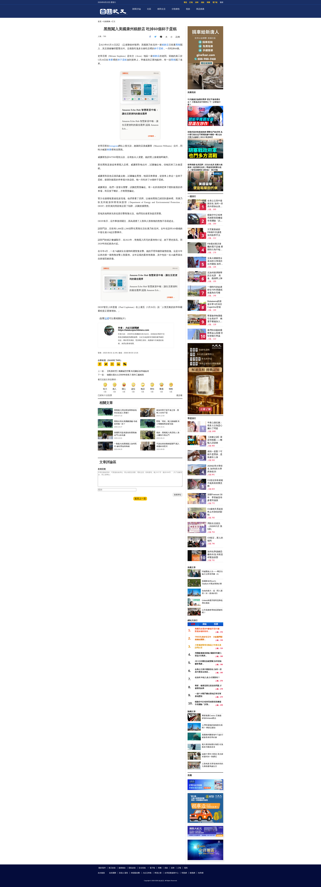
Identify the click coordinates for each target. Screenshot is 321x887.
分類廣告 (176, 9)
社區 (149, 9)
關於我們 (102, 868)
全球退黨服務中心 (172, 873)
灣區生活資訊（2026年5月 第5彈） (214, 526)
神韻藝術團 (135, 873)
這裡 (107, 318)
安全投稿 (142, 868)
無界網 (200, 873)
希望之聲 (158, 873)
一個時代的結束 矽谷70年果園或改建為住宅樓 (214, 290)
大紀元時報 (147, 873)
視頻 (188, 9)
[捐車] (205, 822)
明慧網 (184, 873)
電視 (185, 2)
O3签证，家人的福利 (215, 539)
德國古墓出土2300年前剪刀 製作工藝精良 (125, 375)
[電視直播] (205, 859)
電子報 (215, 2)
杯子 (156, 48)
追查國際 (112, 873)
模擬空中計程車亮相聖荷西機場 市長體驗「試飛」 (214, 218)
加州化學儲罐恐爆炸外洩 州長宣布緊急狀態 (215, 554)
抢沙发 (179, 395)
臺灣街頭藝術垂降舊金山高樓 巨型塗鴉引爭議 (215, 333)
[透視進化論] (205, 414)
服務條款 (122, 868)
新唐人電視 (123, 873)
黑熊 (178, 44)
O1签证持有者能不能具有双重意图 (215, 483)
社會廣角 (106, 21)
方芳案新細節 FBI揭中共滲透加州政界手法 (214, 232)
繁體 (221, 2)
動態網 (192, 873)
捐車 (196, 2)
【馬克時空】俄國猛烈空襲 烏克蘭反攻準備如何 (127, 371)
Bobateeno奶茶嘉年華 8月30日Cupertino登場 (214, 304)
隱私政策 (132, 868)
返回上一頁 (140, 498)
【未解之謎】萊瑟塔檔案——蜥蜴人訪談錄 (214, 440)
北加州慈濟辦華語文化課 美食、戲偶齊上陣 (214, 275)
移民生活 (161, 9)
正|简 (177, 37)
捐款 (202, 2)
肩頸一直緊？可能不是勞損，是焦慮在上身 (214, 454)
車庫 (110, 60)
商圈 (208, 2)
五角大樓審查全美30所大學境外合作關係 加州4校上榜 (214, 261)
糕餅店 (165, 44)
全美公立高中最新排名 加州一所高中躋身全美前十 (215, 204)
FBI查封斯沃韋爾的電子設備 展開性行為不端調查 (215, 247)
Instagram (113, 146)
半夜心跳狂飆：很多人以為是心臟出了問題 (214, 425)
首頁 (99, 21)
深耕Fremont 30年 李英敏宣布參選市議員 (214, 497)
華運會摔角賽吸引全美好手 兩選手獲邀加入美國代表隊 (214, 319)
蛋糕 (161, 48)
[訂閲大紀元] (205, 789)
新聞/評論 (136, 9)
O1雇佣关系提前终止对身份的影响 (215, 512)
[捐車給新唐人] (205, 89)
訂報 (191, 2)
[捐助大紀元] (205, 836)
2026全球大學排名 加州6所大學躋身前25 (215, 469)
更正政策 (112, 868)
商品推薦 (200, 9)
